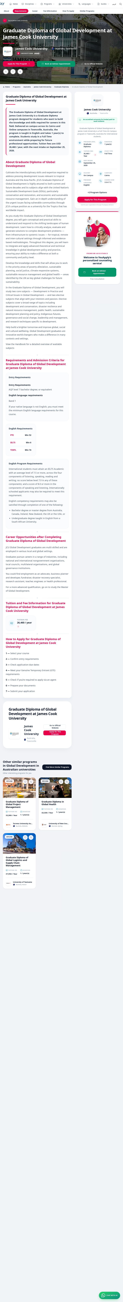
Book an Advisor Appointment (99, 272)
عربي (114, 4)
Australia (27, 87)
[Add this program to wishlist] (13, 71)
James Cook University (31, 48)
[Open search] (120, 4)
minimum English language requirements (34, 410)
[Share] (20, 71)
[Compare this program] (5, 71)
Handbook (20, 344)
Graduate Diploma (61, 87)
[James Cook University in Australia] (97, 100)
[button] (109, 1295)
